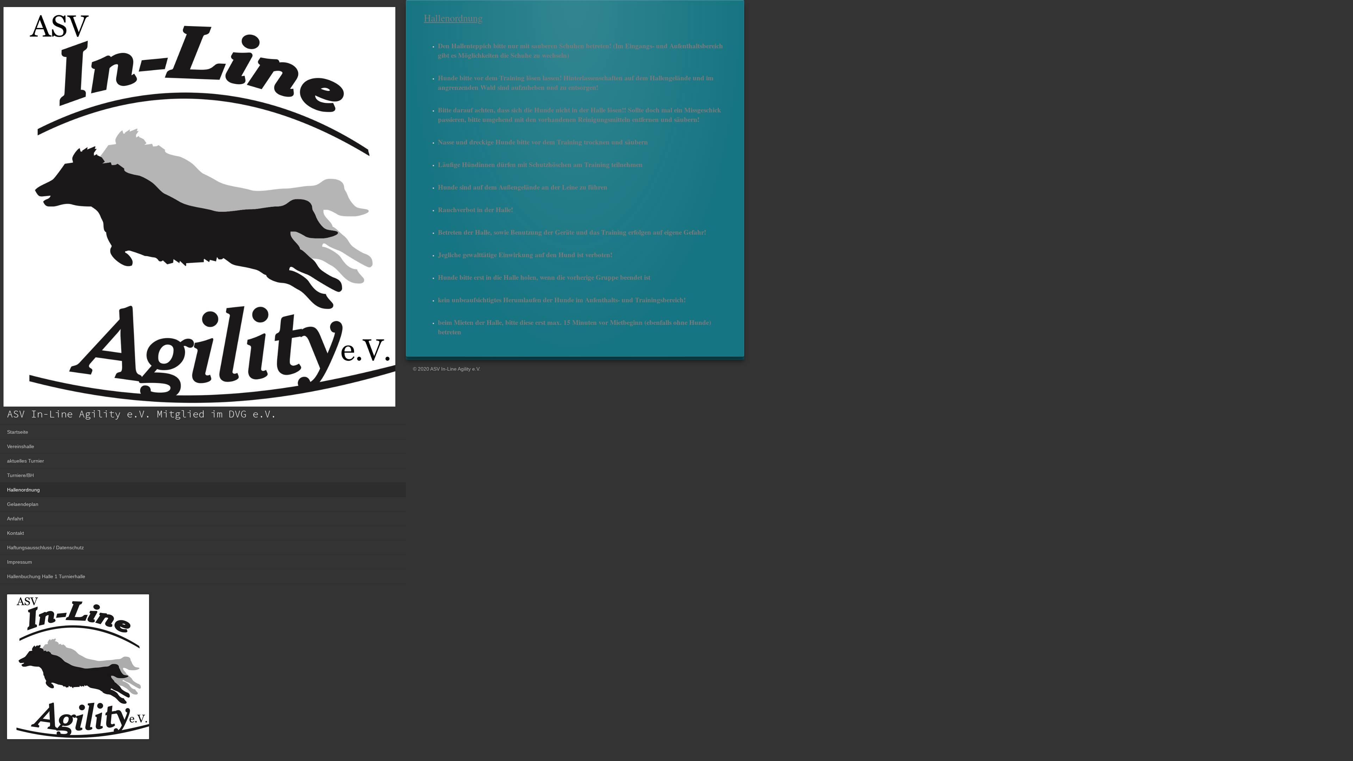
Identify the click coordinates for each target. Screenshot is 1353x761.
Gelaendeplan (22, 504)
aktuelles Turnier (25, 461)
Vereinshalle (20, 446)
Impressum (19, 562)
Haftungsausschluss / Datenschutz (45, 547)
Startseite (17, 432)
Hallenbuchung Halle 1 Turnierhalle (46, 576)
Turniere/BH (20, 475)
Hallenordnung (23, 490)
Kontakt (15, 533)
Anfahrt (15, 518)
